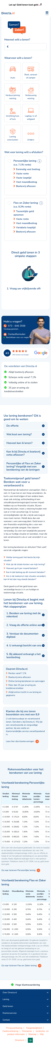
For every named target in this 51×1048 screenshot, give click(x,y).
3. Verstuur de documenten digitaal (22, 635)
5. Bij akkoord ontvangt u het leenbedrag (23, 655)
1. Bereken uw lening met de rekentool (23, 614)
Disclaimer (27, 1031)
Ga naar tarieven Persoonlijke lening (18, 870)
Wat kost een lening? (19, 434)
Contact (6, 1019)
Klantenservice (10, 1013)
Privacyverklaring (14, 1028)
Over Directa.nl (10, 992)
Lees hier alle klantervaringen (20, 741)
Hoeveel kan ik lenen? (19, 443)
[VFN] (31, 1040)
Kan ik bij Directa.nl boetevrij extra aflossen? (23, 453)
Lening (6, 999)
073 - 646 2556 (16, 325)
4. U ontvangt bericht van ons (23, 645)
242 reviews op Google (20, 355)
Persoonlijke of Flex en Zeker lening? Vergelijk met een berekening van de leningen (23, 466)
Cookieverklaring (10, 1031)
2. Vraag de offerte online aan (24, 625)
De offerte (12, 425)
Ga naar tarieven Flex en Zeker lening (19, 965)
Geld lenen (8, 1006)
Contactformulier (16, 334)
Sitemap (32, 1034)
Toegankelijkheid (34, 1028)
